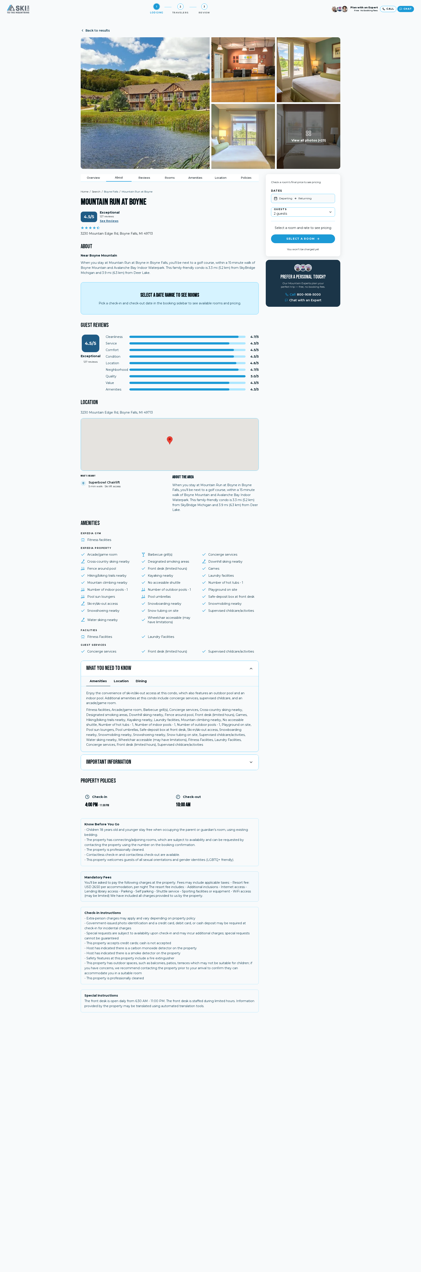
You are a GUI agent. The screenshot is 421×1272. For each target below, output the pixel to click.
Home (84, 191)
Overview (93, 177)
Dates (276, 190)
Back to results (98, 30)
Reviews (144, 177)
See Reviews (109, 221)
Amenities (195, 177)
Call (305, 294)
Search (96, 191)
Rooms (170, 177)
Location (221, 177)
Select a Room (300, 238)
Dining (141, 681)
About (119, 177)
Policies (246, 177)
